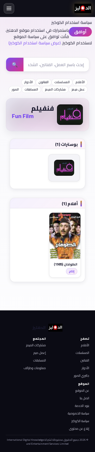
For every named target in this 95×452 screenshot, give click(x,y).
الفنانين (84, 360)
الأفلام (80, 82)
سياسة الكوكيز (80, 421)
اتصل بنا (84, 398)
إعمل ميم (40, 353)
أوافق (80, 32)
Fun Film (23, 115)
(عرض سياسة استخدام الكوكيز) (34, 43)
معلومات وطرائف (34, 368)
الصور (15, 89)
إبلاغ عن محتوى (79, 429)
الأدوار (28, 82)
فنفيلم (42, 108)
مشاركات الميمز (55, 89)
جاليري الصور (81, 376)
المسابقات (31, 89)
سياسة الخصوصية (78, 413)
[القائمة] (9, 8)
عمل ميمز (78, 89)
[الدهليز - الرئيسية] (82, 8)
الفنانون (44, 82)
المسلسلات (62, 82)
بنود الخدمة (82, 406)
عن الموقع (82, 390)
